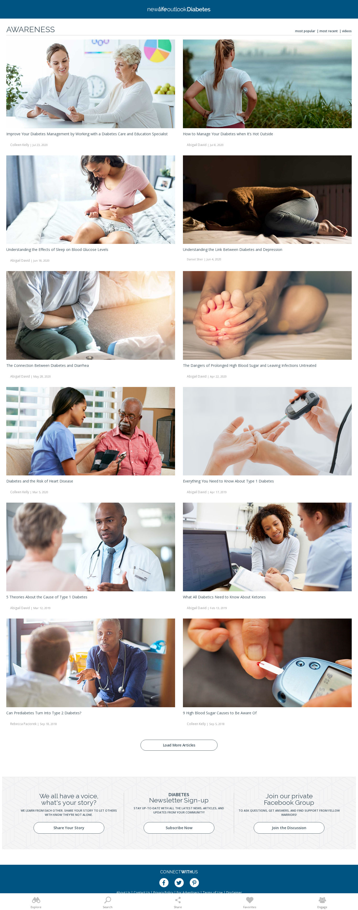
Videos (347, 31)
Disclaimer (234, 892)
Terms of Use (213, 892)
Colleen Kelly (19, 145)
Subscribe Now (179, 827)
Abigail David (197, 145)
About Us (123, 892)
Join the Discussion (289, 827)
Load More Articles (179, 745)
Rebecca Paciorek (23, 724)
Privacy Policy (163, 892)
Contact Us (142, 892)
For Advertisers (188, 892)
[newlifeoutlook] (179, 9)
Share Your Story (68, 827)
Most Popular (305, 31)
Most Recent (328, 31)
